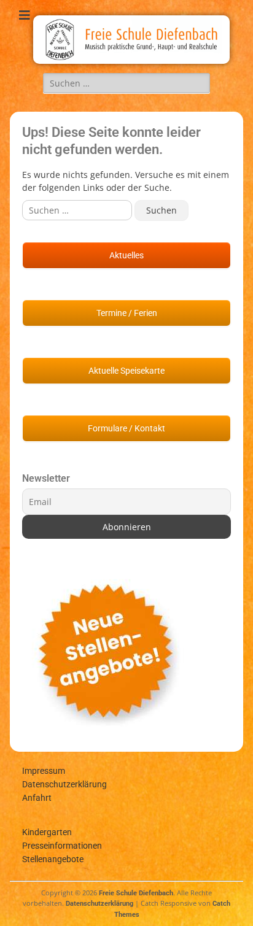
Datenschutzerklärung (64, 784)
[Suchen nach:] (126, 83)
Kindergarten (47, 832)
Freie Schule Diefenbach (136, 893)
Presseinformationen (62, 846)
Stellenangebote (53, 859)
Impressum (43, 771)
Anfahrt (37, 798)
